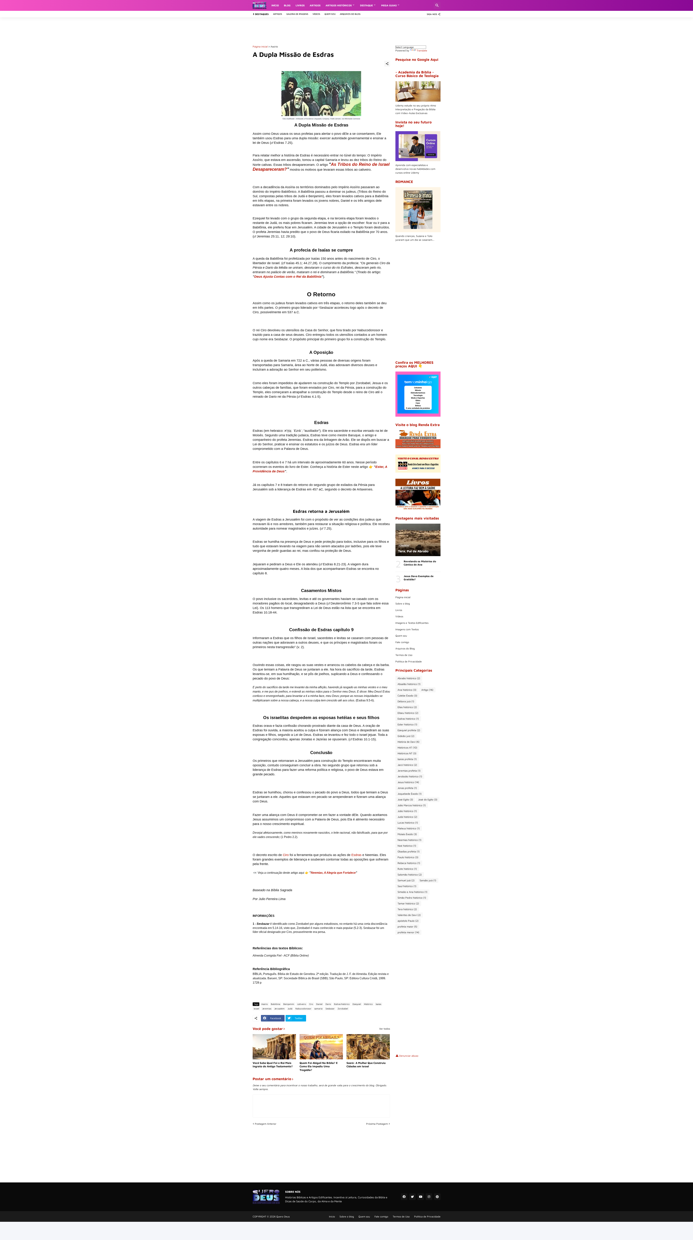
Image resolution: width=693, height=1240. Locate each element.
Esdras (356, 855)
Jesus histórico (408, 782)
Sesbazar (330, 1008)
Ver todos (384, 1028)
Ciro (286, 855)
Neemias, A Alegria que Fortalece (333, 872)
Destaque (366, 5)
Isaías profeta (407, 759)
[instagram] (429, 1196)
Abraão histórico (409, 678)
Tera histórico (407, 909)
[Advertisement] (318, 31)
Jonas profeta (407, 787)
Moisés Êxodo (407, 834)
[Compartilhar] (387, 64)
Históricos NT (407, 753)
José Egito (405, 799)
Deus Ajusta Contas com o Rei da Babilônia (287, 276)
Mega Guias (389, 5)
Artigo (427, 689)
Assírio (274, 46)
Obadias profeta (409, 851)
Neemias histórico (409, 839)
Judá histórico (407, 816)
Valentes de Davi (409, 914)
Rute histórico (407, 868)
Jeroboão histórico (410, 776)
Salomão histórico (410, 874)
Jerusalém (279, 1008)
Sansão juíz (428, 880)
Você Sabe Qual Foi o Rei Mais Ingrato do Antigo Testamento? (273, 1064)
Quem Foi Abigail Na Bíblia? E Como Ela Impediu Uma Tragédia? (319, 1066)
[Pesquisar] (437, 5)
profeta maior (407, 926)
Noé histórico (407, 845)
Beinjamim (288, 1004)
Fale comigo (402, 642)
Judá (290, 1008)
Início (275, 5)
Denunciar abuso (408, 1055)
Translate (422, 50)
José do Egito (427, 799)
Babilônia (275, 1004)
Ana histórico (407, 689)
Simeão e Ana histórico (412, 891)
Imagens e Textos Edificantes (411, 622)
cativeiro (301, 1004)
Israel (256, 1008)
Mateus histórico (409, 828)
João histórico (407, 811)
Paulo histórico (408, 857)
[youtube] (420, 1196)
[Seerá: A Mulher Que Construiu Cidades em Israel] (368, 1046)
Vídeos (316, 14)
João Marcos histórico (412, 805)
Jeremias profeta (409, 770)
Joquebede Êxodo (410, 793)
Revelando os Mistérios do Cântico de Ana (420, 563)
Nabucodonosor (303, 1008)
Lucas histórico (408, 822)
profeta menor (408, 932)
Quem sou (329, 14)
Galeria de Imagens (297, 14)
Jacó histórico (407, 764)
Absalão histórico (409, 684)
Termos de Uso (403, 654)
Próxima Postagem (377, 1123)
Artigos (315, 5)
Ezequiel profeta (409, 730)
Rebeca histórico (409, 862)
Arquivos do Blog (350, 14)
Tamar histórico (408, 903)
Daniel (319, 1004)
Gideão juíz (406, 735)
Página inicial (260, 46)
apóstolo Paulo (408, 920)
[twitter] (412, 1196)
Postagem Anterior (265, 1123)
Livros (300, 5)
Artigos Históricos (339, 5)
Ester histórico (407, 724)
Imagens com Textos (407, 629)
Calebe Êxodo (407, 695)
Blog (287, 5)
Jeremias (266, 1008)
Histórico (368, 1004)
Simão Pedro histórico (412, 897)
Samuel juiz (406, 880)
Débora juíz (406, 701)
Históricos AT (407, 747)
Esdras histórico (342, 1004)
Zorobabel (343, 1008)
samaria (318, 1008)
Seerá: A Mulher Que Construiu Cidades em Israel (366, 1064)
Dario (328, 1004)
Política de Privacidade (408, 661)
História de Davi (408, 741)
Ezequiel (357, 1004)
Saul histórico (407, 886)
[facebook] (404, 1196)
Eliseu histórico (408, 712)
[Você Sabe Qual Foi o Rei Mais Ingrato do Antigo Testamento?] (274, 1046)
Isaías (378, 1004)
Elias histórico (407, 707)
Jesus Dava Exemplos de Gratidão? (418, 578)
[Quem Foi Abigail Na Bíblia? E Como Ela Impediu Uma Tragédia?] (321, 1046)
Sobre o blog (402, 603)
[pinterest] (437, 1196)
